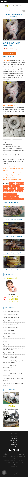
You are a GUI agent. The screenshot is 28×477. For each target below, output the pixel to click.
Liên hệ (14, 447)
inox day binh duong (9, 191)
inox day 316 (20, 188)
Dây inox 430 (6, 370)
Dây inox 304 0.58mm (8, 330)
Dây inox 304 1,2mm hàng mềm (11, 324)
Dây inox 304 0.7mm (8, 337)
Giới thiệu (14, 436)
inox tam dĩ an (10, 177)
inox (4, 166)
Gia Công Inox (14, 440)
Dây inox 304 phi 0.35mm (9, 353)
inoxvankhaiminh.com (13, 157)
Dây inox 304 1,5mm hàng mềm (14, 270)
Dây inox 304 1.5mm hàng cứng (14, 219)
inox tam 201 (18, 172)
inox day (8, 166)
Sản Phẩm (14, 438)
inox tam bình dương (9, 199)
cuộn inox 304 (19, 183)
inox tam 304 (11, 172)
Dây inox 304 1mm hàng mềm (10, 327)
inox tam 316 (15, 196)
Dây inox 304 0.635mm (9, 333)
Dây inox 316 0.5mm (8, 345)
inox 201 (19, 166)
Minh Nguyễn (14, 474)
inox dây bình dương (16, 179)
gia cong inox (11, 168)
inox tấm (10, 175)
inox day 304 (13, 166)
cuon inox (17, 168)
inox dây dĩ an (6, 179)
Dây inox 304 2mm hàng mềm (14, 236)
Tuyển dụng (14, 444)
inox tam (5, 172)
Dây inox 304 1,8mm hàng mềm (14, 253)
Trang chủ (14, 434)
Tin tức (14, 442)
